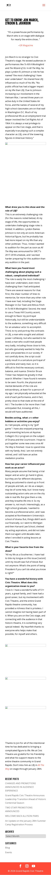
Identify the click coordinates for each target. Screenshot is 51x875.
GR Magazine (26, 45)
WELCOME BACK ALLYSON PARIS (22, 815)
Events (8, 852)
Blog (7, 847)
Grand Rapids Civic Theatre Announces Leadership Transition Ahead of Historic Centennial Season (25, 799)
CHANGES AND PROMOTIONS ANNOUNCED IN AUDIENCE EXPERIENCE (20, 787)
